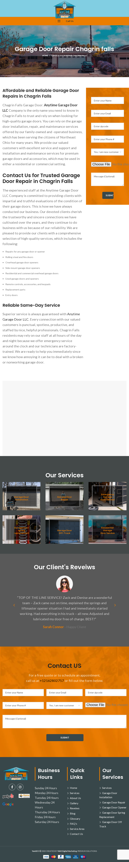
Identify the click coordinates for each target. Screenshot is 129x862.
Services (74, 793)
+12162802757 (52, 681)
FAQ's (73, 823)
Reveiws (74, 808)
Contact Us (76, 833)
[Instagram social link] (20, 787)
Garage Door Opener (114, 807)
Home (45, 55)
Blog (72, 813)
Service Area (77, 828)
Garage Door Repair (113, 802)
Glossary (75, 818)
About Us (75, 798)
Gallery (74, 803)
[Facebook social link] (12, 787)
